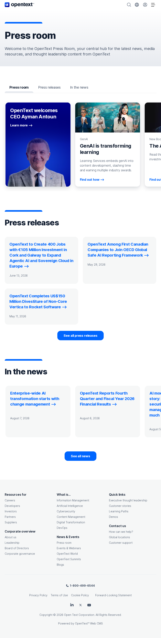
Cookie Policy (80, 595)
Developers (12, 505)
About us (10, 537)
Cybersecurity (66, 511)
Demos (113, 516)
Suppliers (11, 522)
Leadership (12, 542)
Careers (10, 500)
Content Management (71, 516)
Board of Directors (17, 548)
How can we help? (121, 531)
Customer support (121, 542)
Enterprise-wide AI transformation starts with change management (34, 399)
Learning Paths (118, 511)
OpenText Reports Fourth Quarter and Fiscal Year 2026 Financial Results (107, 399)
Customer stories (120, 505)
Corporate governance (20, 553)
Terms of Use (59, 595)
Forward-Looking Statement (113, 595)
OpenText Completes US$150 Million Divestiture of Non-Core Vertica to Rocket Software (38, 301)
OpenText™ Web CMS (89, 623)
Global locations (119, 537)
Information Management (73, 500)
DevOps (62, 527)
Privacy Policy (38, 595)
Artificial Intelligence (70, 505)
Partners (10, 516)
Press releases (49, 87)
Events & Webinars (69, 548)
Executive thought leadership (128, 500)
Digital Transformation (71, 522)
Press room (64, 542)
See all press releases (80, 336)
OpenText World (67, 553)
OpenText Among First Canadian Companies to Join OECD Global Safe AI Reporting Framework (118, 250)
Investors (11, 511)
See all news (80, 456)
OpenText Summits (69, 559)
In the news (79, 87)
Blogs (60, 564)
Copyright (45, 614)
